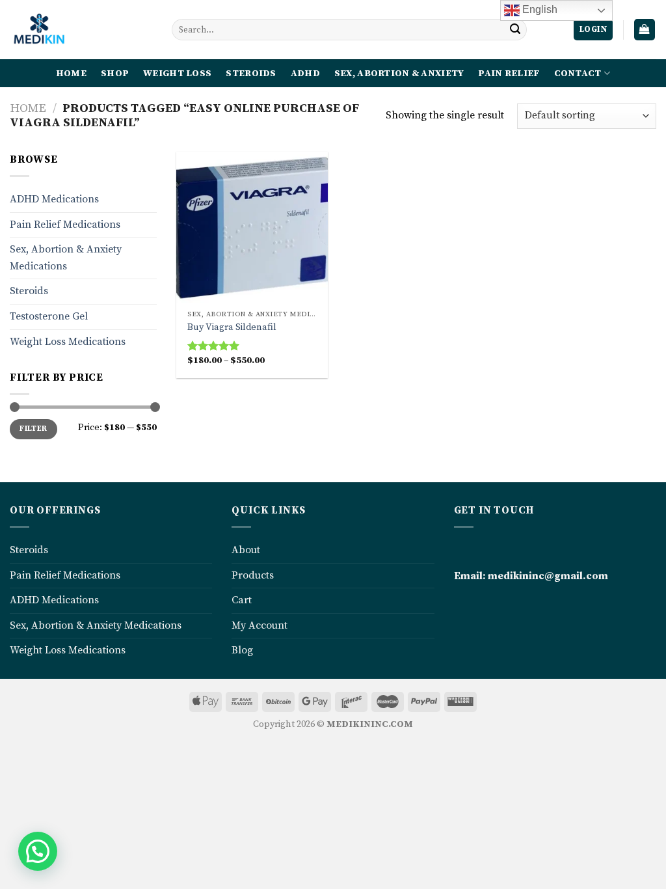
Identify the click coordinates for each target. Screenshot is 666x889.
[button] (37, 851)
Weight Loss (177, 73)
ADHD (305, 73)
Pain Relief (508, 73)
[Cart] (645, 29)
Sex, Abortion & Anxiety (399, 73)
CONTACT (578, 73)
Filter (33, 428)
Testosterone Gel (49, 316)
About (246, 549)
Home (28, 108)
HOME (71, 73)
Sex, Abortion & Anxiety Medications (66, 258)
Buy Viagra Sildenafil (231, 327)
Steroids (251, 73)
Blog (242, 650)
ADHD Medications (54, 199)
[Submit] (515, 30)
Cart (242, 600)
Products (253, 575)
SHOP (115, 73)
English (538, 9)
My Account (259, 625)
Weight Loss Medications (68, 341)
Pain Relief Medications (65, 224)
